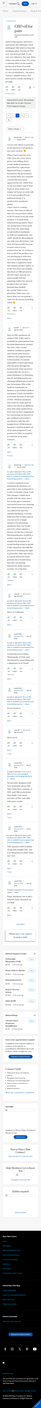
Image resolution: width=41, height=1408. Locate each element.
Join (25, 3)
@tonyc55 (26, 594)
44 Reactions (10, 93)
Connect (12, 3)
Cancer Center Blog (9, 1290)
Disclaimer (6, 1264)
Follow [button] (31, 959)
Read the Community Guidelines (19, 1092)
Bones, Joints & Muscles (15, 970)
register (28, 933)
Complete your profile (20, 1179)
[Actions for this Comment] (32, 308)
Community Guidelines (10, 1259)
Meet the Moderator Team (11, 1250)
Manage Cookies (30, 1391)
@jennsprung (29, 137)
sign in (19, 933)
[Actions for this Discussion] (34, 87)
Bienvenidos (20, 1212)
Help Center (7, 1269)
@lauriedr (25, 327)
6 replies (10, 456)
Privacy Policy (19, 1391)
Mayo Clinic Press (8, 1299)
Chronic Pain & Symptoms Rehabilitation (11, 1023)
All (34, 953)
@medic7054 (18, 636)
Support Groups (19, 11)
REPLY (9, 318)
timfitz (25, 35)
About (5, 1241)
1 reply (9, 754)
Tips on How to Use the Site (20, 1156)
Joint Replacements (13, 980)
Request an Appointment (20, 1334)
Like (7, 90)
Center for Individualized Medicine (14, 1295)
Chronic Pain (10, 21)
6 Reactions (11, 314)
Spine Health (10, 1001)
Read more (20, 1137)
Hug (19, 90)
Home (5, 11)
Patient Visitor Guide (10, 1304)
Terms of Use (7, 1391)
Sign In (34, 3)
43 (9, 120)
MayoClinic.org (8, 1373)
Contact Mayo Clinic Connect (12, 1273)
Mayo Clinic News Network (12, 1321)
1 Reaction (10, 580)
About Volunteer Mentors (11, 1255)
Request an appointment (20, 1056)
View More (20, 924)
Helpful (13, 90)
